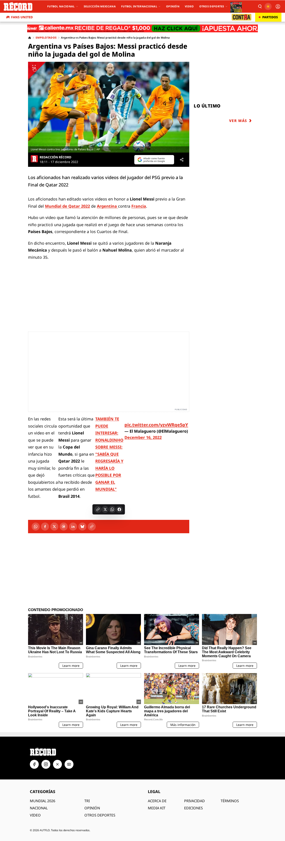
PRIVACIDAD (194, 800)
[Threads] (64, 527)
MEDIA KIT (156, 808)
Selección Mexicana (100, 6)
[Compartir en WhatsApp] (112, 509)
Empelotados (46, 37)
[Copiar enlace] (98, 509)
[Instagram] (45, 764)
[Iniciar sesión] (277, 6)
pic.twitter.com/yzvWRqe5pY (156, 425)
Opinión (172, 6)
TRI (87, 800)
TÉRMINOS (230, 800)
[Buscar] (259, 6)
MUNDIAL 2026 (42, 800)
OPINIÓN (92, 808)
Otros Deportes (211, 6)
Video (189, 6)
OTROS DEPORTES (99, 815)
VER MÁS (238, 120)
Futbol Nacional (61, 6)
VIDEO (35, 815)
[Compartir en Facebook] (119, 509)
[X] (54, 527)
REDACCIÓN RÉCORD (55, 157)
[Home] (29, 37)
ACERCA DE (157, 800)
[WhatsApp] (36, 527)
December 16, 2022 (143, 437)
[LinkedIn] (73, 527)
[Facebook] (45, 527)
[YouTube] (69, 764)
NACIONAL (39, 808)
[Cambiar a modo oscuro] (268, 6)
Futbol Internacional (139, 6)
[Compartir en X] (105, 509)
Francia (138, 206)
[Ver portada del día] (236, 6)
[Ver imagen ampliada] (108, 107)
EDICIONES (193, 808)
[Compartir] (182, 160)
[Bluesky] (82, 527)
